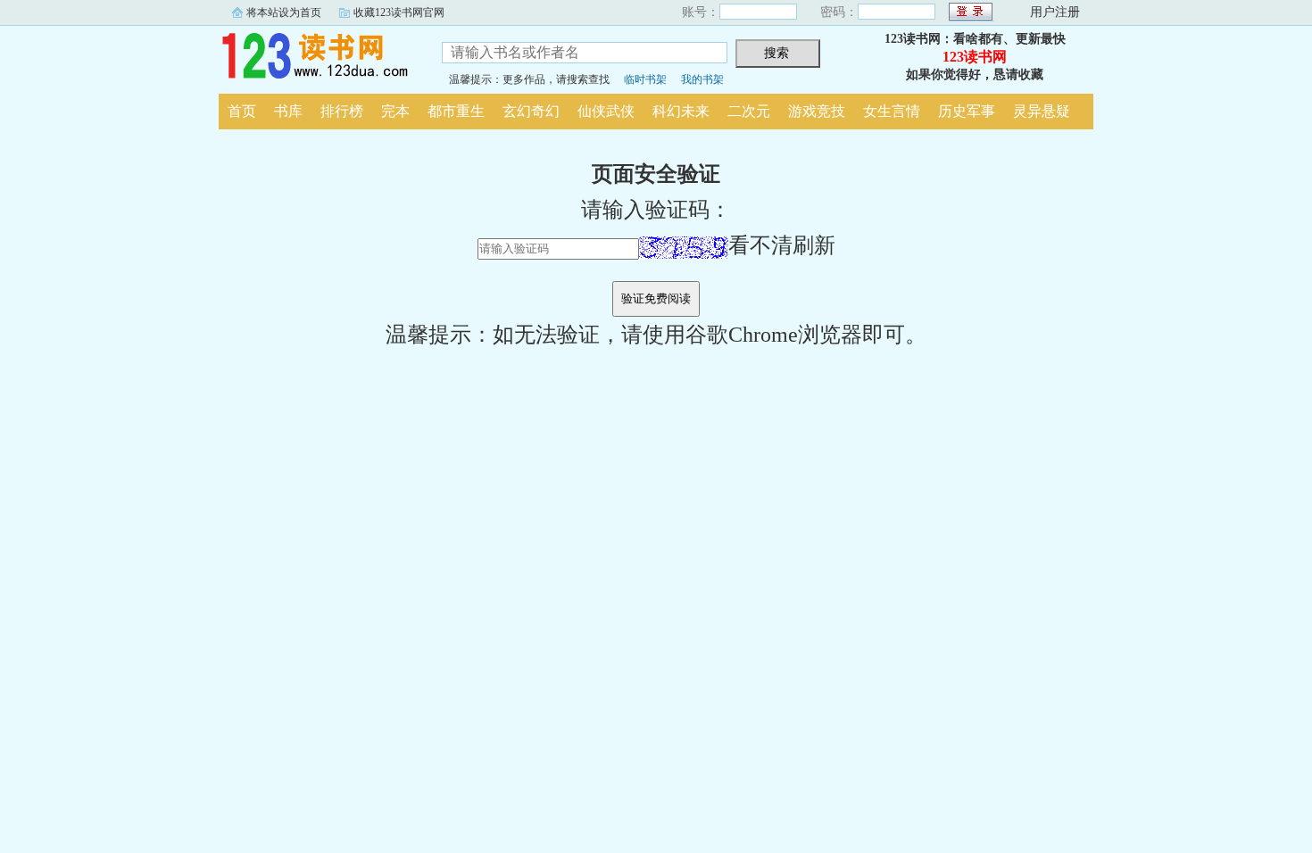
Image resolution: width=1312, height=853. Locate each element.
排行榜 (341, 111)
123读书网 (317, 57)
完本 (395, 111)
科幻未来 (681, 111)
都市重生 (456, 111)
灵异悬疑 (1041, 111)
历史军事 (966, 111)
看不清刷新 (781, 245)
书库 (288, 111)
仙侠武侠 (606, 111)
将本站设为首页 (283, 12)
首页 (242, 111)
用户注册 (1055, 12)
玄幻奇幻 (531, 111)
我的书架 (702, 79)
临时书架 (645, 79)
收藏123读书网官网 (398, 12)
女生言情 (891, 111)
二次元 (748, 111)
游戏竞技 (816, 111)
